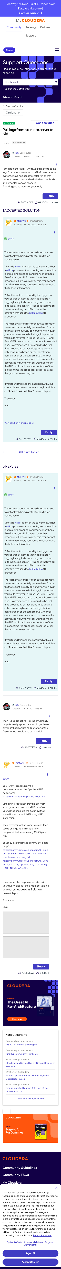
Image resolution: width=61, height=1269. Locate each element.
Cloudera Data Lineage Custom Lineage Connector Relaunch (30, 1064)
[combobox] (30, 88)
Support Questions (15, 106)
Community (14, 27)
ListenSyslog (36, 313)
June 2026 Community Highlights (22, 1054)
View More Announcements (30, 1098)
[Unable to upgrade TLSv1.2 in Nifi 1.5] (57, 452)
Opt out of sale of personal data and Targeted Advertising (30, 1243)
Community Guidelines (20, 1168)
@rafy (11, 238)
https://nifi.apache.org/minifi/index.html (24, 796)
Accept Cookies (30, 1262)
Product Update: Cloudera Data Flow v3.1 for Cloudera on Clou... (27, 1089)
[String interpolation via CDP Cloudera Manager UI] (3, 452)
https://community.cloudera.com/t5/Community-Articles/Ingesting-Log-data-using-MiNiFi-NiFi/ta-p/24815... (25, 864)
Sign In (9, 50)
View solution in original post (19, 422)
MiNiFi (18, 266)
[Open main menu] (57, 50)
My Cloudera (12, 1182)
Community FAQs (16, 1175)
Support (30, 35)
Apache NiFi (19, 142)
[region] (30, 1225)
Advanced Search (12, 96)
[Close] (56, 1188)
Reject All (30, 1253)
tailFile (9, 270)
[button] (56, 163)
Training (31, 27)
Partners (45, 27)
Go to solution (45, 123)
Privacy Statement (42, 1235)
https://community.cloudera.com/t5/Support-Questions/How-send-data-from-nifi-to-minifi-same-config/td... (25, 854)
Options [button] (11, 112)
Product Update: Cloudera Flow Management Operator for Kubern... (27, 1077)
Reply (50, 195)
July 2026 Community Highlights (21, 1044)
